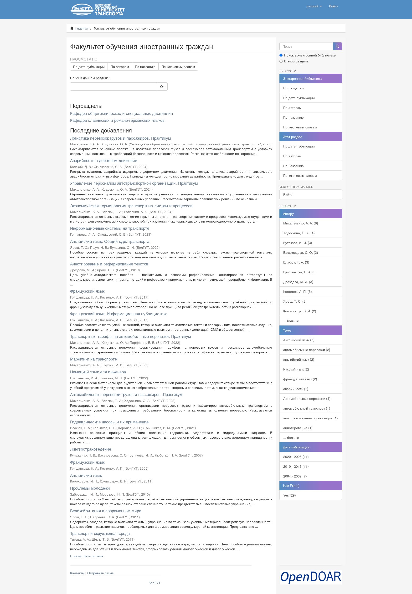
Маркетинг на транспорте (93, 359)
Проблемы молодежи (90, 488)
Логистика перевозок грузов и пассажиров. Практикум (120, 138)
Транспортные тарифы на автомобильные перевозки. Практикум (130, 336)
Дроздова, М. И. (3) (298, 281)
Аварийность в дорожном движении (103, 160)
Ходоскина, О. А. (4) (299, 232)
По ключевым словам (178, 66)
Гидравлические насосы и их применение (109, 422)
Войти (288, 194)
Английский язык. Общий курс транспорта (109, 241)
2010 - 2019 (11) (296, 466)
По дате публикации (89, 66)
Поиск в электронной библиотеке (310, 55)
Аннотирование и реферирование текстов (109, 264)
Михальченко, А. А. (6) (300, 223)
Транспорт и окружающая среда (100, 533)
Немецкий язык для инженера (98, 372)
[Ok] (337, 46)
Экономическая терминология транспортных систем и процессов (131, 205)
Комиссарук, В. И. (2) (299, 311)
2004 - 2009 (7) (295, 476)
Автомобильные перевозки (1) (306, 398)
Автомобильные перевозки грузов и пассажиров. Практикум (126, 394)
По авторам (120, 66)
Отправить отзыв (100, 572)
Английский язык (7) (298, 339)
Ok (162, 86)
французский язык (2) (300, 378)
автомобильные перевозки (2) (306, 349)
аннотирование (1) (298, 427)
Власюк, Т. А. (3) (296, 262)
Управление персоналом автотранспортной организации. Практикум (134, 183)
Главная (81, 28)
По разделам (293, 88)
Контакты (77, 572)
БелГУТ (155, 582)
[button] (314, 6)
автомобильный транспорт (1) (306, 408)
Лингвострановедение (90, 449)
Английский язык (86, 475)
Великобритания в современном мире (105, 510)
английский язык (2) (298, 359)
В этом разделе (296, 61)
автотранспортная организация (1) (310, 418)
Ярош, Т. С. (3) (295, 301)
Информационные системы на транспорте (109, 228)
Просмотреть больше (86, 555)
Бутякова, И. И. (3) (297, 242)
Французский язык (87, 291)
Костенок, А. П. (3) (297, 291)
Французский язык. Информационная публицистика (118, 313)
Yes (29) (289, 495)
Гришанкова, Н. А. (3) (300, 271)
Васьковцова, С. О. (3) (300, 252)
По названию (145, 66)
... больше (291, 320)
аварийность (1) (295, 388)
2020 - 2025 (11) (296, 456)
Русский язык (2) (296, 369)
